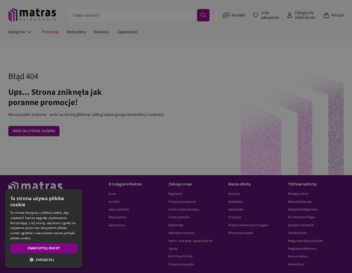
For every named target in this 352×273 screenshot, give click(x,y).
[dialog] (43, 228)
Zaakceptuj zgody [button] (44, 248)
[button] (43, 260)
